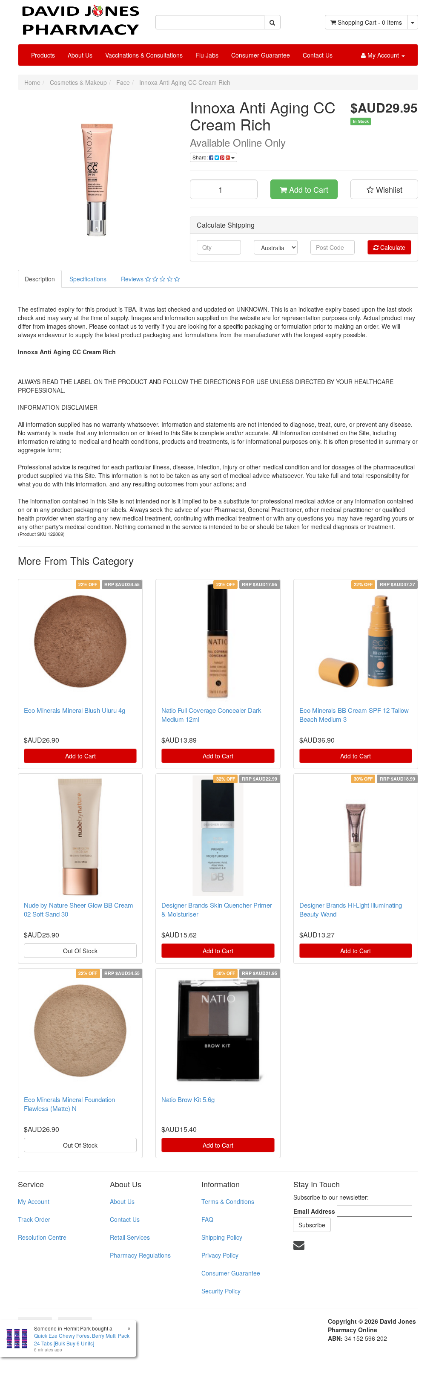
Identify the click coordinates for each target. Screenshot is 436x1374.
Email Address (314, 1211)
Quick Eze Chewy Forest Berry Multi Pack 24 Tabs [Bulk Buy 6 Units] (81, 1339)
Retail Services (130, 1237)
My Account (33, 1201)
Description (40, 279)
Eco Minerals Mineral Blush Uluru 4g (74, 710)
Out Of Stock (80, 950)
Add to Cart (307, 189)
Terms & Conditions (227, 1201)
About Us (80, 55)
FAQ (207, 1219)
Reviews (133, 279)
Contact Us (318, 55)
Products (43, 55)
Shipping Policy (221, 1237)
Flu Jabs (206, 55)
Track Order (34, 1219)
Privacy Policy (219, 1255)
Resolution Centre (42, 1237)
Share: (200, 157)
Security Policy (221, 1291)
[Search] (272, 22)
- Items (370, 22)
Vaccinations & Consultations (144, 55)
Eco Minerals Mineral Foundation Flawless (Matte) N (69, 1104)
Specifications (87, 279)
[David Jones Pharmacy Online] (80, 16)
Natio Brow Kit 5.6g (188, 1099)
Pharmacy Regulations (140, 1255)
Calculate (392, 247)
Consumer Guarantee (260, 55)
